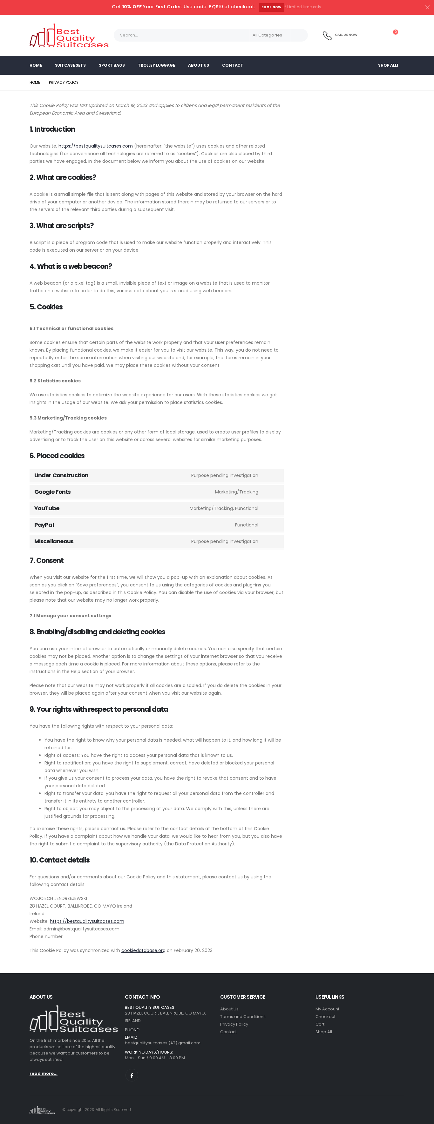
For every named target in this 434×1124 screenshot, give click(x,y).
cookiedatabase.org (143, 950)
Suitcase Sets (70, 65)
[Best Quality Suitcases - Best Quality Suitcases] (69, 35)
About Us (198, 65)
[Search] (299, 35)
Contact (232, 65)
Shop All (323, 1032)
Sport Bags (112, 65)
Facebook (131, 1075)
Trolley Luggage (156, 65)
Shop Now (271, 7)
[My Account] (376, 35)
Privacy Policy (234, 1024)
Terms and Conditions (243, 1017)
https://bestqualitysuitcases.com (95, 146)
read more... (44, 1073)
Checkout (325, 1017)
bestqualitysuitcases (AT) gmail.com (162, 1043)
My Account (327, 1009)
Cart (319, 1024)
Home (36, 65)
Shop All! (388, 65)
